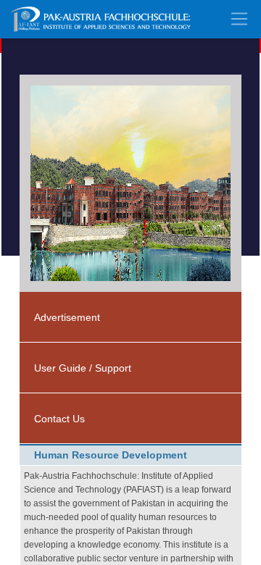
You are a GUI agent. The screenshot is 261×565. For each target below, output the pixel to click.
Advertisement (67, 317)
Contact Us (59, 418)
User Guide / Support (82, 368)
